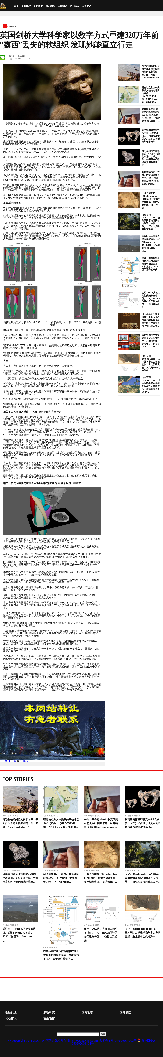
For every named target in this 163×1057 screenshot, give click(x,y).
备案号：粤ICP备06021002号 (118, 1040)
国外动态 (62, 5)
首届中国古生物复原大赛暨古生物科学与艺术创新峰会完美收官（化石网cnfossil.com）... (151, 341)
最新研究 (38, 5)
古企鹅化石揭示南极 (11, 925)
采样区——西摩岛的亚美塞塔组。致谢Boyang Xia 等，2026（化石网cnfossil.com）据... (151, 243)
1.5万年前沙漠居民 (92, 870)
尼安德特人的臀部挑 (133, 816)
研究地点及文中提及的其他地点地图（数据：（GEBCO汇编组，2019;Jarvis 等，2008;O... (151, 94)
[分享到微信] (2, 57)
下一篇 (12, 761)
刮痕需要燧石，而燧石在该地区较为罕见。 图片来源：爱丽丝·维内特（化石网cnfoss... (151, 178)
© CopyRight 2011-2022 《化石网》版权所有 (37, 1040)
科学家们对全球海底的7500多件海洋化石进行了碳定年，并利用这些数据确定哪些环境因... (151, 158)
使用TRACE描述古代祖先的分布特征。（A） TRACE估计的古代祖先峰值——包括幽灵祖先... (151, 299)
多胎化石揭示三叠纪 (133, 925)
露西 (25, 761)
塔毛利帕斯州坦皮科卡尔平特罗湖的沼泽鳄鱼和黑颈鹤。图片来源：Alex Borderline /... (151, 73)
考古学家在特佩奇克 (92, 816)
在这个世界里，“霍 (132, 870)
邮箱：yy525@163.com (83, 1040)
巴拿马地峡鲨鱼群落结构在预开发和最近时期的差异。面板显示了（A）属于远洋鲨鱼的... (151, 263)
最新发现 (26, 5)
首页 (16, 5)
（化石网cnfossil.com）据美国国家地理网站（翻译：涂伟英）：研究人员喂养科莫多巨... (151, 222)
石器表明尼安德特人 (51, 816)
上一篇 (4, 761)
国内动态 (50, 5)
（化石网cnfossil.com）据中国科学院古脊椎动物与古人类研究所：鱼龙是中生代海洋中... (151, 363)
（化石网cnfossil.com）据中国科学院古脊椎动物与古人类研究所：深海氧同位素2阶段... (151, 384)
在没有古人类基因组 (92, 925)
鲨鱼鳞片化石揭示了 (51, 947)
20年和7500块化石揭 (11, 870)
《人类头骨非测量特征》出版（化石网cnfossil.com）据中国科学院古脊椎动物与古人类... (151, 320)
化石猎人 (74, 5)
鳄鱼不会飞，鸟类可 (11, 816)
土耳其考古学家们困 (51, 870)
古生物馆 (86, 5)
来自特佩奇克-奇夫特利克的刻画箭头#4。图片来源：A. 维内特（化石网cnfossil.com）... (151, 115)
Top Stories (18, 779)
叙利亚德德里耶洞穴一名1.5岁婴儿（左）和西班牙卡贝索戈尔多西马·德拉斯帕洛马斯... (151, 135)
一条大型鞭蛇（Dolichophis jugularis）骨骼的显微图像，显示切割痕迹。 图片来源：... (151, 200)
